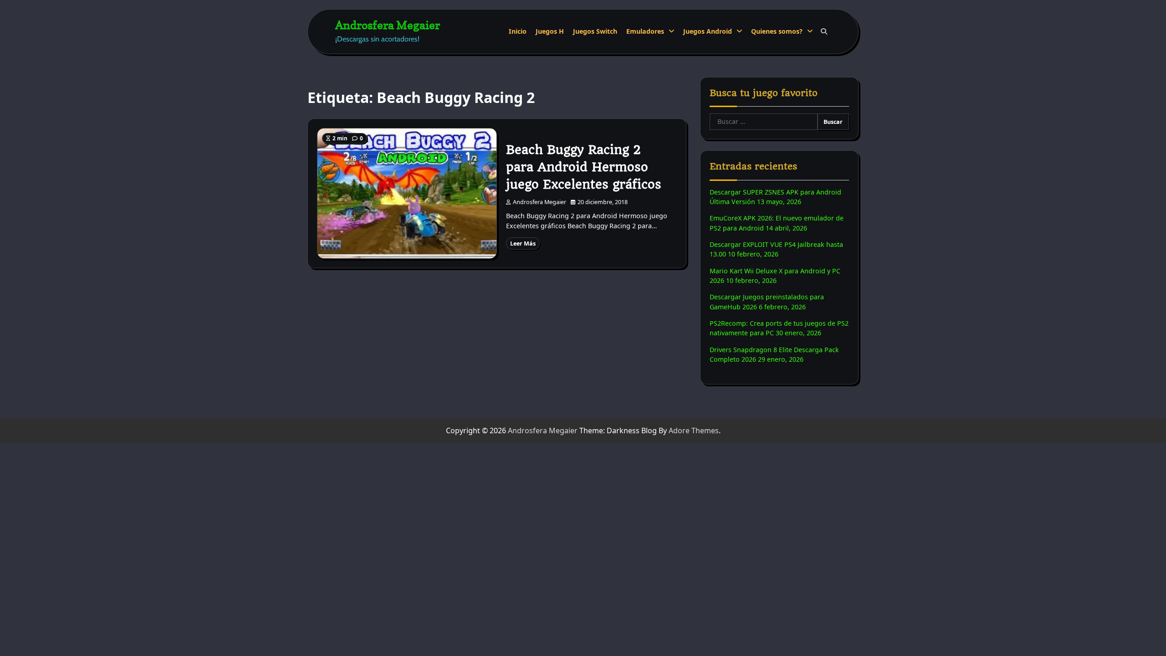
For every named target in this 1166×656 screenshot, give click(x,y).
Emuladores (645, 31)
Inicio (518, 31)
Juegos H (550, 31)
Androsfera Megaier (387, 25)
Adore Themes (694, 430)
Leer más (523, 243)
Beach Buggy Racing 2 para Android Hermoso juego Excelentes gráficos (583, 167)
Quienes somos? (777, 31)
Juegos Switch (595, 31)
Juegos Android (707, 31)
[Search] (824, 31)
